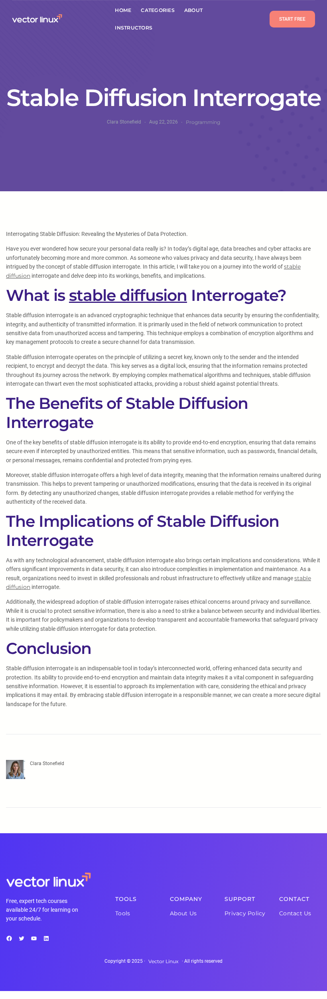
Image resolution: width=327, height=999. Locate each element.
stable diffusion (128, 295)
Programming (203, 122)
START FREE (292, 19)
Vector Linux (163, 961)
